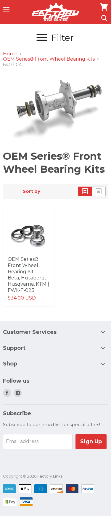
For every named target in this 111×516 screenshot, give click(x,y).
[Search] (104, 18)
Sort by (31, 191)
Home (10, 53)
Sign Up (91, 441)
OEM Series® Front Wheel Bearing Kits (49, 59)
